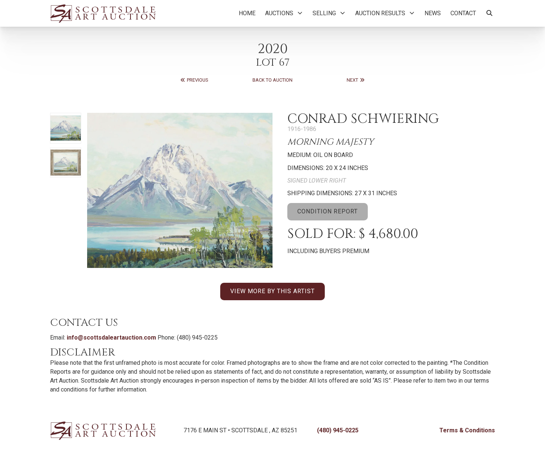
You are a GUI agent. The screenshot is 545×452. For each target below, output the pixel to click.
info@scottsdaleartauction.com (111, 337)
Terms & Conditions (467, 430)
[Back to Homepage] (103, 13)
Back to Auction (272, 80)
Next (353, 80)
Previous (197, 80)
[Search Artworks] (489, 13)
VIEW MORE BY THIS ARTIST (272, 291)
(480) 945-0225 (338, 430)
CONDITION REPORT (327, 211)
